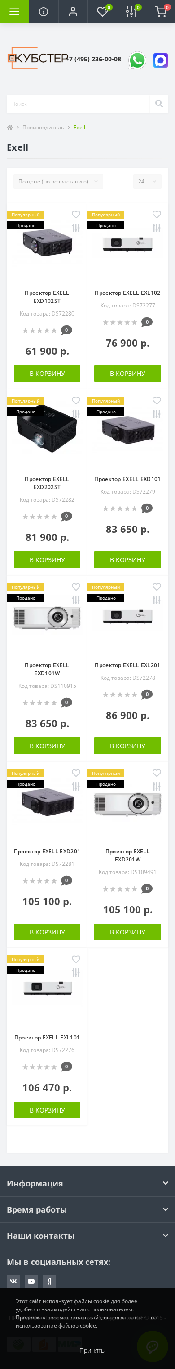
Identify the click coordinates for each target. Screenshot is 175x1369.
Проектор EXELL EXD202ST (47, 483)
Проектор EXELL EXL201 (127, 665)
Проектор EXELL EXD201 (47, 851)
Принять (92, 1350)
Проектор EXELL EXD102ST (47, 297)
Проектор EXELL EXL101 (47, 1037)
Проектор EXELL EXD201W (127, 855)
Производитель (43, 127)
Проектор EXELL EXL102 (127, 293)
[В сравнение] (76, 228)
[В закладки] (76, 215)
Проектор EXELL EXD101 (127, 479)
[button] (73, 11)
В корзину (47, 373)
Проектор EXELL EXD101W (47, 669)
